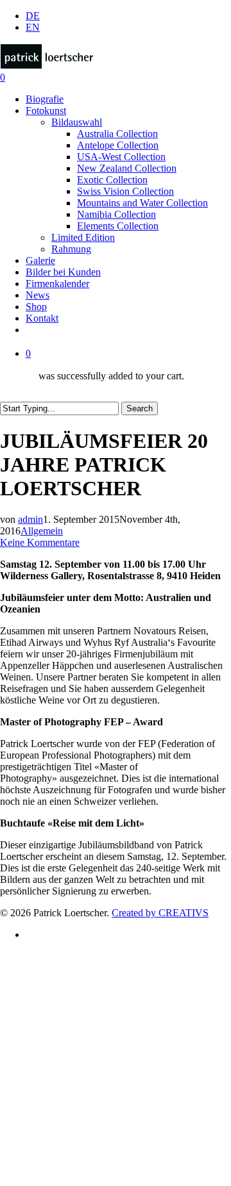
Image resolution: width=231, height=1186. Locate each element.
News (44, 1051)
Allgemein (42, 530)
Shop (42, 1071)
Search (139, 408)
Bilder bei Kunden (85, 1013)
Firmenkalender (79, 1032)
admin (30, 519)
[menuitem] (33, 15)
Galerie (50, 994)
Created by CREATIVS (160, 912)
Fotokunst (60, 975)
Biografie (56, 955)
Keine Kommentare (40, 542)
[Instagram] (32, 1109)
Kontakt (53, 1090)
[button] (4, 1179)
